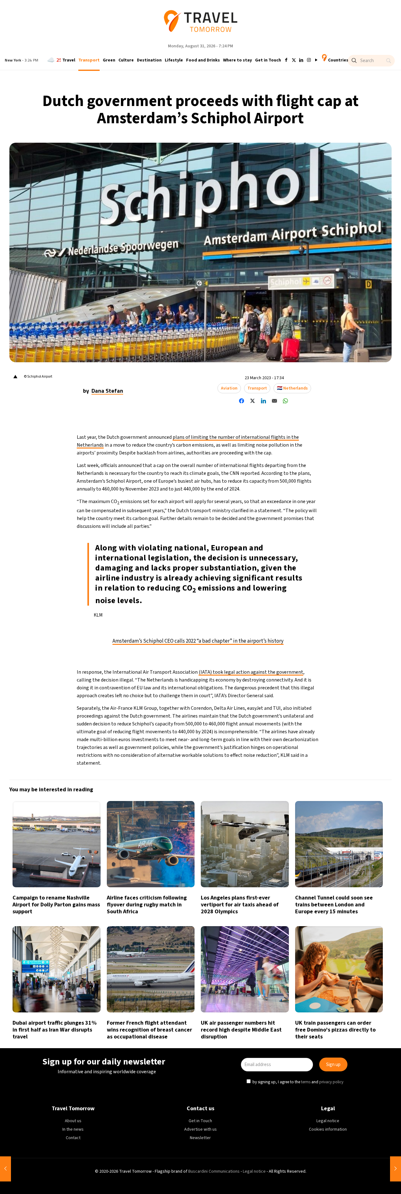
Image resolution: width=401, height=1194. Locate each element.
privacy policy (286, 626)
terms (260, 626)
